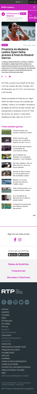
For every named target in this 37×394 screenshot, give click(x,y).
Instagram (15, 302)
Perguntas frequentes (11, 338)
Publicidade (20, 385)
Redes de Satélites (18, 264)
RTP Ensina (6, 324)
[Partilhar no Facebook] (2, 76)
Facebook (4, 302)
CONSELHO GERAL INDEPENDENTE (14, 361)
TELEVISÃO (5, 315)
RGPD (4, 373)
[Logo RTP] (12, 291)
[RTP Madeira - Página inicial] (12, 7)
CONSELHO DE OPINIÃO (10, 364)
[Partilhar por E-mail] (10, 76)
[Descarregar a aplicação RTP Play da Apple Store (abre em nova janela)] (13, 254)
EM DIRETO (5, 329)
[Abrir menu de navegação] (35, 7)
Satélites (5, 355)
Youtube (21, 302)
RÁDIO (4, 318)
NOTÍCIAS (5, 309)
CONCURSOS (6, 335)
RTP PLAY (5, 327)
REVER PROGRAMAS (9, 332)
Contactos (6, 341)
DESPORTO (5, 312)
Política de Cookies (24, 383)
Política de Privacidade (9, 383)
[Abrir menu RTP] (19, 2)
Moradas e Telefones (18, 277)
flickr (27, 302)
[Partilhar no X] (6, 76)
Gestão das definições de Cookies (15, 376)
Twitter (9, 302)
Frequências (18, 270)
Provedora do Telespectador (14, 347)
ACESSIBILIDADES (8, 353)
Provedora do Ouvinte (11, 350)
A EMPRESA (6, 358)
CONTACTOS (6, 344)
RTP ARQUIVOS (7, 321)
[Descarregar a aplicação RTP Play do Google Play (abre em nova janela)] (23, 254)
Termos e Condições (8, 385)
